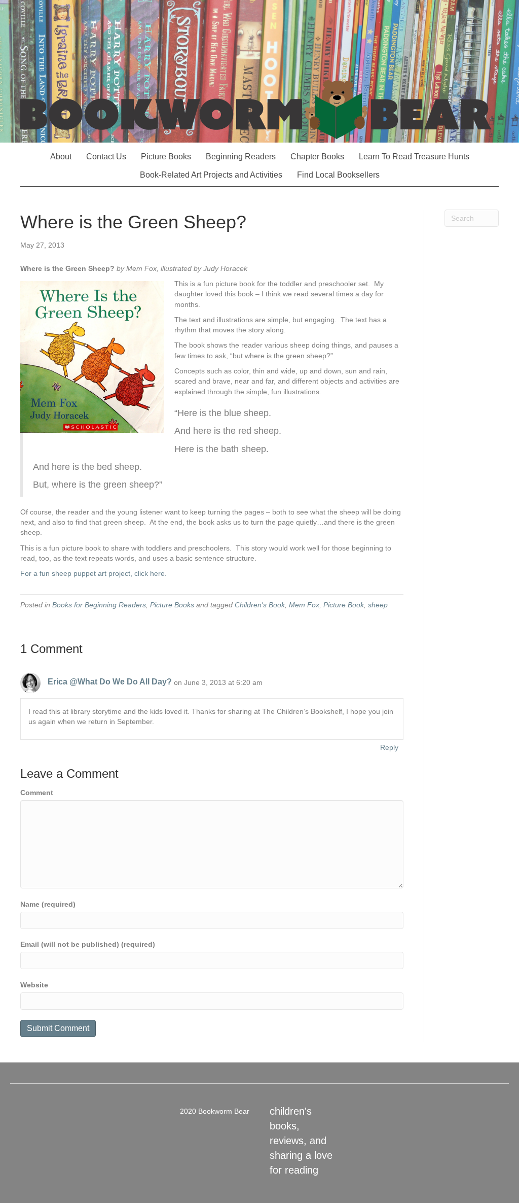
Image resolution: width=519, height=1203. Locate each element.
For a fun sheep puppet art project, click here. (93, 573)
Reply (389, 747)
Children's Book (260, 605)
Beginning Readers (241, 156)
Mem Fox (304, 605)
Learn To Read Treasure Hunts (414, 156)
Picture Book (343, 605)
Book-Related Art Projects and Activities (211, 174)
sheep (378, 605)
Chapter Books (317, 156)
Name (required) (48, 904)
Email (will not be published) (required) (87, 944)
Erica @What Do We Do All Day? (110, 681)
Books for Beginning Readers (99, 605)
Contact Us (106, 156)
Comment (36, 792)
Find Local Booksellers (338, 174)
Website (34, 985)
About (60, 156)
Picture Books (166, 156)
